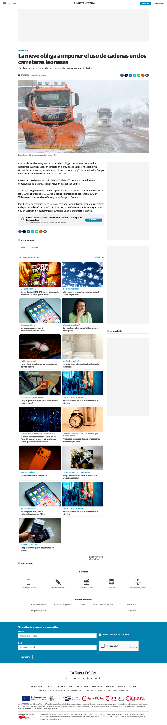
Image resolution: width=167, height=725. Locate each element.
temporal (34, 247)
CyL (70, 687)
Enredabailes (131, 605)
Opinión (122, 687)
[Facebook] (122, 75)
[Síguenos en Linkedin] (83, 678)
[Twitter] (126, 75)
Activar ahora (93, 220)
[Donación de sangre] (58, 583)
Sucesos (61, 687)
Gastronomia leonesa (39, 605)
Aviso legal (43, 690)
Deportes (110, 687)
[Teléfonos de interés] (28, 583)
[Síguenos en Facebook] (67, 678)
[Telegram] (134, 75)
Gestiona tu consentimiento (118, 690)
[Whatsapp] (138, 75)
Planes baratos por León (63, 605)
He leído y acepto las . (116, 635)
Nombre (21, 632)
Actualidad (23, 51)
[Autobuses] (111, 583)
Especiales (97, 687)
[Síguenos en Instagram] (79, 678)
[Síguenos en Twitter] (71, 678)
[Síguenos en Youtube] (75, 678)
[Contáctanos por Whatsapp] (88, 678)
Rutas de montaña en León (103, 605)
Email (20, 643)
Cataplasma (131, 611)
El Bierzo (50, 687)
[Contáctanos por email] (96, 678)
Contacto (101, 690)
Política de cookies (75, 690)
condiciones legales (122, 635)
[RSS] (100, 678)
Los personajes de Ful (39, 611)
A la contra (82, 605)
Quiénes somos (90, 690)
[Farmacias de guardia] (138, 583)
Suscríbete (25, 657)
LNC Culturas (82, 687)
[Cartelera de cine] (86, 583)
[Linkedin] (130, 75)
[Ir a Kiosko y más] (92, 678)
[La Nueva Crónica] (83, 675)
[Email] (147, 75)
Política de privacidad (57, 690)
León (23, 247)
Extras (132, 687)
